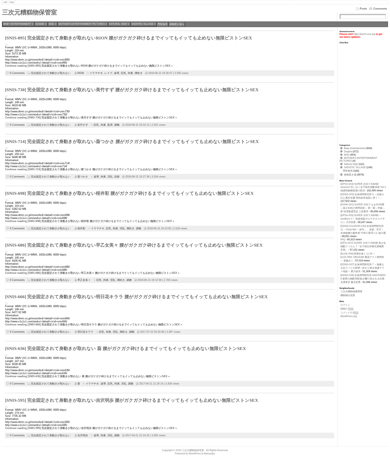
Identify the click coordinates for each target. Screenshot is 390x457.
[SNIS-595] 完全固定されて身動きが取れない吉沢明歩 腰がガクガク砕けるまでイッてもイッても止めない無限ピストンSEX (131, 400)
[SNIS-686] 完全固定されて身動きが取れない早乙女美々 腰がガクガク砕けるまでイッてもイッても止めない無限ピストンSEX (134, 245)
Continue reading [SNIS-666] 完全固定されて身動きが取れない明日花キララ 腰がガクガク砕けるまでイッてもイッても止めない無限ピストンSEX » (93, 324)
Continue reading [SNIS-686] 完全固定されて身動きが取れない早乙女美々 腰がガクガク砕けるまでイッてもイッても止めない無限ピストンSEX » (92, 272)
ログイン (345, 304)
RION (80, 73)
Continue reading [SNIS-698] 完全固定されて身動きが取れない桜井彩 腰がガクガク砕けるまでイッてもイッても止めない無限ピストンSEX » (89, 221)
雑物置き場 (176, 24)
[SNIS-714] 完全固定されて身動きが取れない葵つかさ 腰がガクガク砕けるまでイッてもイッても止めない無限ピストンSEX (132, 141)
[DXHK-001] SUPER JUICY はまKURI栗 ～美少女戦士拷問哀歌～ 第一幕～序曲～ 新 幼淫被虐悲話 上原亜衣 (362, 208)
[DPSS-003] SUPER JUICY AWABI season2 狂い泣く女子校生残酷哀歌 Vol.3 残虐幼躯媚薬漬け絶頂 (363, 187)
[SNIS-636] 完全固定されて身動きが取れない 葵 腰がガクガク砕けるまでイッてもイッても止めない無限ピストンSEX (125, 348)
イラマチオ (96, 73)
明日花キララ (85, 331)
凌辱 (116, 73)
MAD (51, 24)
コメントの (349, 312)
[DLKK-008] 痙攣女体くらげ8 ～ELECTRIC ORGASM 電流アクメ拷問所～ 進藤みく (362, 257)
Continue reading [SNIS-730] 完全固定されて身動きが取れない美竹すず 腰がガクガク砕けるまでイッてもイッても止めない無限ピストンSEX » (91, 117)
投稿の (346, 308)
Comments (380, 8)
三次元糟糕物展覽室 (351, 291)
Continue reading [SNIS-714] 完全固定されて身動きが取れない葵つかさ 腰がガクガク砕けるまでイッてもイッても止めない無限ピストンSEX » (91, 169)
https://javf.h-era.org (364, 34)
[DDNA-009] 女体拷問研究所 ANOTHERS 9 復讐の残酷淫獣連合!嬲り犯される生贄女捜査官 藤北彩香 (363, 279)
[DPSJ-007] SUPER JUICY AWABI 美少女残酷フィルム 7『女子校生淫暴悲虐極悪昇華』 (363, 246)
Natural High (118, 24)
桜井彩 (81, 228)
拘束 (130, 73)
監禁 (110, 124)
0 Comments (17, 73)
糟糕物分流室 (347, 295)
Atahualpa (209, 453)
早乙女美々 (84, 280)
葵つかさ (82, 176)
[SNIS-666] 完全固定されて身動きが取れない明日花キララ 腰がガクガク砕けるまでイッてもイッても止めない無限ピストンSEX (136, 296)
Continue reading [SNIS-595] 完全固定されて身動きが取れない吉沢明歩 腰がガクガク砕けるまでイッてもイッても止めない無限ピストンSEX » (91, 428)
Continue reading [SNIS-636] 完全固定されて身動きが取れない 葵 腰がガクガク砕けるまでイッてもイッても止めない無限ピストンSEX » (87, 376)
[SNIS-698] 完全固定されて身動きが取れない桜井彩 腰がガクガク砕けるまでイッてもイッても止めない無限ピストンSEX (129, 193)
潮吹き (139, 73)
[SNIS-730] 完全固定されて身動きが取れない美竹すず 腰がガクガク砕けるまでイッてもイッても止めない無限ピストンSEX (132, 89)
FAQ (342, 239)
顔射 (117, 176)
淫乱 (110, 176)
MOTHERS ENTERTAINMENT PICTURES (81, 24)
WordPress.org (348, 316)
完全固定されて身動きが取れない (50, 73)
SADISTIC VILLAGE (142, 24)
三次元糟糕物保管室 (29, 12)
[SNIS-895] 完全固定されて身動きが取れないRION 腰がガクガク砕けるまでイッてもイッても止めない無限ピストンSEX (128, 38)
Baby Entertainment (17, 24)
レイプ (108, 73)
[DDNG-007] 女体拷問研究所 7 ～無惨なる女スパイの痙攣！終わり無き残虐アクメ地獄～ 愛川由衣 (362, 268)
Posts (363, 8)
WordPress (195, 453)
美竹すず (82, 124)
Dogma (39, 24)
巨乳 (123, 73)
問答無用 (162, 24)
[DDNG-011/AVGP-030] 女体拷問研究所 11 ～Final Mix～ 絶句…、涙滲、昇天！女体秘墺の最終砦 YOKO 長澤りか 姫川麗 (363, 229)
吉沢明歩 (82, 435)
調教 (117, 124)
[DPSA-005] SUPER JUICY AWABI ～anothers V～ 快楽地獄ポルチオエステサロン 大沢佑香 (362, 219)
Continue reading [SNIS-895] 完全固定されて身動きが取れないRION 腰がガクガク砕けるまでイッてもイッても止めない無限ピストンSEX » (89, 65)
